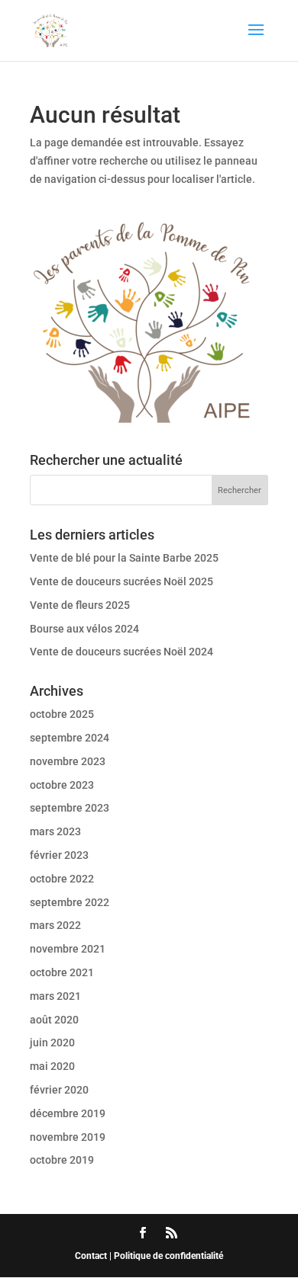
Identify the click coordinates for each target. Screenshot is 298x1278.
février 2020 (59, 1090)
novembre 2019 (67, 1137)
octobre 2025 (62, 714)
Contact (91, 1256)
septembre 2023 (69, 808)
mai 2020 (52, 1066)
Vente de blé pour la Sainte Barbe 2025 (124, 558)
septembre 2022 (69, 902)
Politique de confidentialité (168, 1256)
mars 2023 (55, 831)
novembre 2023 (67, 761)
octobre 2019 (62, 1160)
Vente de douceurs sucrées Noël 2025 (121, 581)
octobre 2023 (62, 785)
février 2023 (59, 855)
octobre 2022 (62, 879)
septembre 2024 (69, 738)
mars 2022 (55, 925)
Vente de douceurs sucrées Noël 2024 (121, 651)
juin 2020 (52, 1042)
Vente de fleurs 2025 (80, 605)
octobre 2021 (62, 972)
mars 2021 (55, 996)
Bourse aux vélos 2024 (84, 629)
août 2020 (54, 1020)
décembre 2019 (67, 1113)
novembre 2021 (67, 949)
